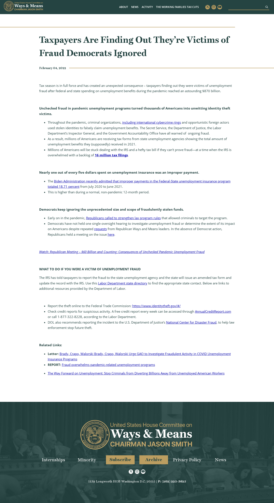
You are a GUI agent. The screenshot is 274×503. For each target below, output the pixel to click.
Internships (53, 459)
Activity (147, 7)
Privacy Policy (187, 459)
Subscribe (120, 459)
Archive (153, 459)
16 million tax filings (111, 155)
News (134, 7)
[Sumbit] (266, 7)
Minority (87, 459)
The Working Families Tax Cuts (177, 7)
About (123, 7)
